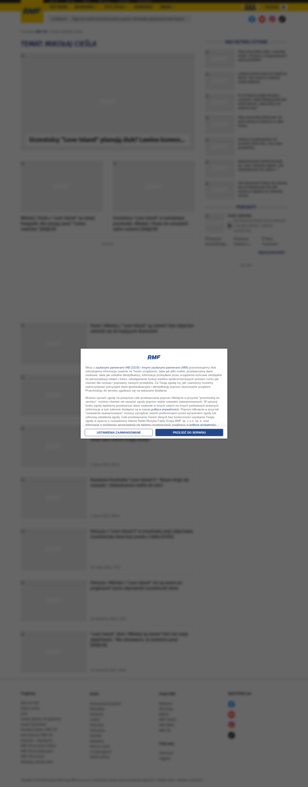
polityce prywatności (164, 409)
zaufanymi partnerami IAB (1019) (118, 367)
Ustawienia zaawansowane (119, 432)
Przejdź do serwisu (189, 432)
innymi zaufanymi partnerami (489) (165, 367)
